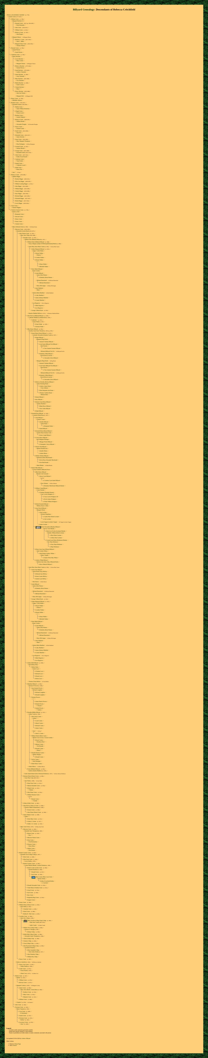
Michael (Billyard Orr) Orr (48, 351)
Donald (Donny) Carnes (38, 752)
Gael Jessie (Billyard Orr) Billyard (49, 344)
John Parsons (44, 346)
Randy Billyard (40, 397)
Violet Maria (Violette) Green (35, 887)
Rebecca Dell (15, 211)
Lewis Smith (28, 861)
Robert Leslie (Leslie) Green (34, 867)
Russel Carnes (39, 740)
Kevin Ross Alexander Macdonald (49, 460)
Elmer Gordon (36, 270)
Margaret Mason (16, 37)
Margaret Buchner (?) (17, 21)
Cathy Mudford (40, 295)
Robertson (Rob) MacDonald (44, 457)
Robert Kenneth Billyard (42, 504)
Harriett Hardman (33, 869)
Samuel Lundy (20, 128)
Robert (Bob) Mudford (38, 293)
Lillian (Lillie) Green (28, 803)
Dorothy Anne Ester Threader (36, 331)
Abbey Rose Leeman (56, 537)
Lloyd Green (30, 890)
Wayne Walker (39, 253)
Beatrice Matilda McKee (35, 313)
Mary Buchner (19, 78)
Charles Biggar (19, 191)
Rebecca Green (19, 32)
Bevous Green (23, 982)
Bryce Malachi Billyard (46, 564)
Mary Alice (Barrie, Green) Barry (29, 989)
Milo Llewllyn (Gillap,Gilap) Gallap (37, 920)
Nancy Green (19, 126)
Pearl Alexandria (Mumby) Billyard (50, 527)
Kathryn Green (27, 992)
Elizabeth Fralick (20, 152)
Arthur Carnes (32, 714)
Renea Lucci (39, 678)
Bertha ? (23, 1020)
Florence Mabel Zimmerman (32, 807)
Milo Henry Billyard (32, 329)
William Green (15, 19)
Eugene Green (31, 900)
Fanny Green (18, 221)
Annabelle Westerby (30, 947)
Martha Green (19, 107)
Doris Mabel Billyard (37, 269)
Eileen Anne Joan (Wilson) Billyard (45, 549)
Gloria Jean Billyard (37, 569)
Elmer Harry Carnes (37, 763)
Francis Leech (20, 113)
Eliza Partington (20, 144)
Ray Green (30, 895)
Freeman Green (19, 1007)
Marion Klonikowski (42, 448)
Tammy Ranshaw (41, 403)
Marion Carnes (40, 744)
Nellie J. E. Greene (32, 823)
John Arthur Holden (34, 952)
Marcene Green (19, 229)
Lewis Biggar (19, 203)
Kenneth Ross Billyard (38, 413)
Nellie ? (27, 816)
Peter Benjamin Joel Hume (47, 390)
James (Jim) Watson (42, 275)
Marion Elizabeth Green (33, 785)
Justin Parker (44, 423)
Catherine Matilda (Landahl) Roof (37, 317)
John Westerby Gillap (33, 954)
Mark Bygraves (40, 305)
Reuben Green (15, 102)
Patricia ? (39, 255)
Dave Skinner (44, 483)
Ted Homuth (40, 746)
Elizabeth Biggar (19, 198)
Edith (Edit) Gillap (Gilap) (30, 934)
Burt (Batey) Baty (33, 664)
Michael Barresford (42, 280)
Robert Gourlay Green (29, 863)
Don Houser (32, 850)
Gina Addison (44, 388)
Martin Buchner (19, 83)
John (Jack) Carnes (37, 716)
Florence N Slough (29, 929)
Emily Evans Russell (21, 156)
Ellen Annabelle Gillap (33, 950)
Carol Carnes (39, 720)
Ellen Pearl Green (28, 859)
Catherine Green (15, 54)
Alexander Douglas (21, 124)
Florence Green (31, 844)
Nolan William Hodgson (50, 501)
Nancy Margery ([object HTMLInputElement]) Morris (43, 243)
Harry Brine (32, 846)
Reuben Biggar (19, 179)
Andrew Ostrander (21, 72)
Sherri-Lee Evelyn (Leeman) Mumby (56, 531)
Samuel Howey (20, 67)
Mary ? (18, 89)
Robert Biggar (19, 201)
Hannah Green (19, 23)
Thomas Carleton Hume (46, 393)
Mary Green (26, 994)
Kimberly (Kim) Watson (46, 277)
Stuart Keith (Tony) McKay (40, 571)
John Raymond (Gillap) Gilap (31, 946)
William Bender (20, 121)
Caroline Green (23, 916)
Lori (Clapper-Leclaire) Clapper (49, 522)
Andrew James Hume (45, 386)
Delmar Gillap (31, 932)
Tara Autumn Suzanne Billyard (52, 348)
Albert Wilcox (32, 766)
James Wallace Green (29, 814)
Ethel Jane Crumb (34, 922)
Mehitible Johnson (17, 100)
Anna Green (14, 205)
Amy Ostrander (20, 76)
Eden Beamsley (20, 25)
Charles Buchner (19, 87)
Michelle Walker (44, 266)
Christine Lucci (40, 671)
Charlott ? (19, 1002)
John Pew (19, 132)
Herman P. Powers (33, 685)
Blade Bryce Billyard (45, 406)
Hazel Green (26, 911)
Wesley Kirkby (42, 878)
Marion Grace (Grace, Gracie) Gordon (42, 737)
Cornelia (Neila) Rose (38, 415)
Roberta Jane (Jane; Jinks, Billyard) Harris (47, 562)
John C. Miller (20, 41)
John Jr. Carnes (40, 733)
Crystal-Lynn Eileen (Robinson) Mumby (56, 540)
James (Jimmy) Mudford (42, 297)
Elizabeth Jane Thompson (31, 831)
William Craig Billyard (42, 488)
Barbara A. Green (20, 39)
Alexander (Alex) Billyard (51, 358)
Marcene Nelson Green (33, 837)
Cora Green (22, 1011)
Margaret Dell (20, 96)
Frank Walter (36, 321)
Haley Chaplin (44, 555)
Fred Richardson (33, 842)
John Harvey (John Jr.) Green (31, 805)
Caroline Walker (40, 257)
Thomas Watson (20, 45)
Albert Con (23, 973)
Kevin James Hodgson (50, 499)
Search (15, 1045)
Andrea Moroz (44, 453)
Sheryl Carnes (39, 723)
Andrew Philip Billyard (42, 560)
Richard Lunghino (37, 690)
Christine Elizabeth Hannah (47, 492)
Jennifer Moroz (44, 451)
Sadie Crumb (33, 925)
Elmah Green (31, 788)
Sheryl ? (39, 750)
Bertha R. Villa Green (29, 914)
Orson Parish (24, 970)
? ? (37, 261)
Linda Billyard (39, 273)
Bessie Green (31, 833)
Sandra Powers (40, 708)
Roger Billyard (40, 337)
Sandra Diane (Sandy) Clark (44, 432)
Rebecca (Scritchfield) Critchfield (16, 15)
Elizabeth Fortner (16, 104)
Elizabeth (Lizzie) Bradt (22, 231)
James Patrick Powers (41, 701)
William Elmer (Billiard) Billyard (36, 242)
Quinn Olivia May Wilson (51, 557)
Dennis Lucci (39, 676)
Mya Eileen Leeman (56, 535)
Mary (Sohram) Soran (18, 227)
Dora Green (30, 840)
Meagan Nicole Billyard (46, 442)
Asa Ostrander (20, 80)
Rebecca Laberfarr (21, 962)
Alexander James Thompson (32, 936)
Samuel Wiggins (16, 207)
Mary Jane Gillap (25, 235)
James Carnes (39, 728)
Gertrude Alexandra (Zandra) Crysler (42, 335)
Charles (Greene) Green (17, 210)
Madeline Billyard (32, 684)
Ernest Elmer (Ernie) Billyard (39, 333)
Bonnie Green (35, 799)
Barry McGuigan (41, 285)
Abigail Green (19, 111)
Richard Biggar (19, 196)
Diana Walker (43, 264)
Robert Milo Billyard (37, 467)
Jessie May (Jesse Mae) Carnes (37, 246)
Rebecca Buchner (20, 66)
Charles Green (12, 16)
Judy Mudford (39, 288)
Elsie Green (26, 857)
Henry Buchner (16, 56)
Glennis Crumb (41, 419)
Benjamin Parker (48, 426)
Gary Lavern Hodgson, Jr (47, 494)
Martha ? (18, 977)
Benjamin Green (19, 214)
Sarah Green (18, 131)
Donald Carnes (40, 757)
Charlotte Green (27, 909)
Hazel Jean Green (32, 783)
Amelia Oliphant (20, 117)
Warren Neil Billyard (41, 446)
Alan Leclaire (43, 512)
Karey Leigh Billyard (45, 435)
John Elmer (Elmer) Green (34, 812)
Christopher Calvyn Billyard (47, 444)
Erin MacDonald (44, 462)
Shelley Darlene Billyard (42, 455)
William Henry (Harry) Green (27, 904)
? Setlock (39, 710)
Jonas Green (18, 139)
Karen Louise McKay (41, 576)
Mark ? (38, 290)
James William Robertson (22, 108)
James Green (22, 988)
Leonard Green (19, 146)
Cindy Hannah (40, 490)
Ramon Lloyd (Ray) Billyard (43, 402)
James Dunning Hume (42, 383)
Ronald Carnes (40, 748)
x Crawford (45, 883)
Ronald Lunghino (40, 694)
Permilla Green (27, 237)
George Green (19, 150)
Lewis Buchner (19, 59)
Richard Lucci (39, 673)
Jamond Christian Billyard (46, 341)
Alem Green (18, 155)
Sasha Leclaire (43, 524)
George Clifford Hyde (37, 310)
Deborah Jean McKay (41, 574)
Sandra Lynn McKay (41, 578)
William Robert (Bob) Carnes (39, 736)
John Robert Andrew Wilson (47, 553)
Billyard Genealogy (83, 9)
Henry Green (14, 98)
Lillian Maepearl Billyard (38, 249)
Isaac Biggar (18, 193)
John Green (18, 27)
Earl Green (34, 874)
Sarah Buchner (19, 70)
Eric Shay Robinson (53, 542)
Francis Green (31, 810)
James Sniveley (20, 137)
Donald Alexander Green (34, 885)
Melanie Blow (44, 394)
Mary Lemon (19, 60)
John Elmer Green (32, 792)
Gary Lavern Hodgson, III (51, 496)
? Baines (31, 790)
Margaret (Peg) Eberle (42, 339)
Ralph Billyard (39, 411)
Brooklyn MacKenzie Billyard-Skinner (54, 485)
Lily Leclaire (47, 519)
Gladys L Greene (32, 821)
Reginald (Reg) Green (33, 897)
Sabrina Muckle (20, 148)
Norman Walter (40, 326)
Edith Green (18, 167)
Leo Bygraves (36, 303)
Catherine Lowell (20, 165)
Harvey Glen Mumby (49, 528)
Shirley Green (31, 848)
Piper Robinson (55, 546)
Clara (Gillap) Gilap (28, 943)
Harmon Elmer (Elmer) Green (31, 776)
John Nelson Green (24, 233)
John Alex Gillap (25, 918)
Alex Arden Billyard (45, 408)
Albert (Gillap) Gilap (28, 938)
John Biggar (18, 186)
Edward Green (19, 216)
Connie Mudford (40, 300)
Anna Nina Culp (29, 778)
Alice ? (22, 1024)
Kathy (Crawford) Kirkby (47, 881)
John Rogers (19, 34)
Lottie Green (22, 968)
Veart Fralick (19, 161)
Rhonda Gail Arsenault (42, 473)
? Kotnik (35, 800)
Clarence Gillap (27, 941)
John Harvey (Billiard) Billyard (35, 315)
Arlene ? (35, 718)
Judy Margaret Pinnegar (42, 439)
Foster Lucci (36, 669)
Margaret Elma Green (21, 43)
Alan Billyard (39, 417)
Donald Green (35, 872)
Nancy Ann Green (24, 964)
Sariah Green (22, 1015)
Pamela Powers (40, 704)
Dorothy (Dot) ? (41, 742)
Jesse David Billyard (41, 508)
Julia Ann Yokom (20, 93)
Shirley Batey (35, 667)
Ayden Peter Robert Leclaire (51, 516)
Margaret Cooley (20, 985)
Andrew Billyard (26, 1038)
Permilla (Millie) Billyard (34, 712)
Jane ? (14, 172)
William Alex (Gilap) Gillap (30, 927)
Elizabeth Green (19, 135)
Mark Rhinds (40, 465)
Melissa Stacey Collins (42, 505)
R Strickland (24, 1013)
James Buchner (19, 74)
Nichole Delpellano (46, 514)
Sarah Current (20, 84)
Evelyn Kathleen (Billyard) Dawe (41, 469)
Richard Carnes (40, 725)
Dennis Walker (40, 260)
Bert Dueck (36, 581)
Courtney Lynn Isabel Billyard (52, 480)
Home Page (18, 1044)
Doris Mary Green (32, 819)
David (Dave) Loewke (46, 355)
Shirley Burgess (37, 754)
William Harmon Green (33, 794)
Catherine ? (35, 320)
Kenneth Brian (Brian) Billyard (44, 431)
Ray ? (30, 835)
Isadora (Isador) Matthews (35, 770)
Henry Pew (19, 169)
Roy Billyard (39, 399)
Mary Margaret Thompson (23, 141)
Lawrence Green (23, 1022)
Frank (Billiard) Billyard (33, 769)
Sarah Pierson (19, 52)
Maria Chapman (20, 1009)
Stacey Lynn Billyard (45, 476)
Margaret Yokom (20, 63)
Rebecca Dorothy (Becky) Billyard (45, 382)
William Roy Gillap (32, 956)
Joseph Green (19, 163)
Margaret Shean (41, 510)
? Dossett (39, 705)
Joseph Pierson (16, 49)
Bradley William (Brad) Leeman (56, 533)
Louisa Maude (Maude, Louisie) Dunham (35, 865)
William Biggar (16, 176)
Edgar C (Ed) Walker (38, 251)
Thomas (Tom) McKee (34, 681)
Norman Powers (36, 697)
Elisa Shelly (24, 906)
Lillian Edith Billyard (33, 663)
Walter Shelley (24, 966)
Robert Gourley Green (25, 852)
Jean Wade (27, 780)
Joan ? (34, 731)
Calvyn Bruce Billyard (42, 437)
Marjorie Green (27, 997)
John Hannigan (37, 761)
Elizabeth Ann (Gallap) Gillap (28, 854)
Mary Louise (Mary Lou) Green (44, 877)
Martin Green (19, 976)
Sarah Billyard (43, 428)
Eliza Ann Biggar (20, 181)
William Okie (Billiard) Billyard (33, 239)
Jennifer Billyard (44, 422)
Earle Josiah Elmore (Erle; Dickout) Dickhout (36, 773)
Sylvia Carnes (35, 759)
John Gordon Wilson (42, 551)
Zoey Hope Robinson (56, 544)
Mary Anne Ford (25, 826)
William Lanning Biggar (21, 184)
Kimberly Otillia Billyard (46, 353)
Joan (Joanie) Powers (37, 688)
